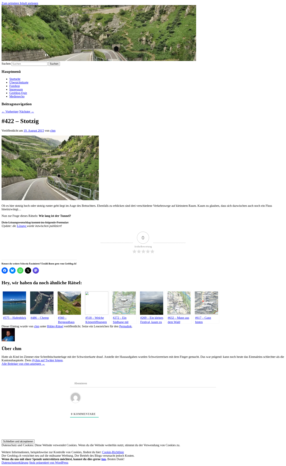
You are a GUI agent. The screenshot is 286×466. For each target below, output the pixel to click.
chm (52, 130)
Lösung (22, 226)
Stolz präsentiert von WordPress (48, 462)
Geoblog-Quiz (18, 93)
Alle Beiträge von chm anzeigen (23, 363)
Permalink (125, 326)
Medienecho (17, 96)
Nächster (26, 111)
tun (103, 459)
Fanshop (14, 86)
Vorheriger (10, 111)
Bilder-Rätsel (55, 326)
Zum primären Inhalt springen (20, 3)
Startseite (14, 79)
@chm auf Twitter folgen (47, 360)
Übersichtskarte (18, 82)
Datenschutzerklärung (15, 462)
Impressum (16, 89)
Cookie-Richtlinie (113, 452)
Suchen (6, 63)
